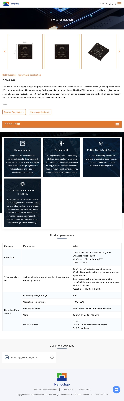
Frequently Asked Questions (45, 389)
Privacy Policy (84, 389)
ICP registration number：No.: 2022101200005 (88, 395)
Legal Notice (68, 389)
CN (106, 4)
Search (112, 4)
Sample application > (14, 112)
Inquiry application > (40, 112)
